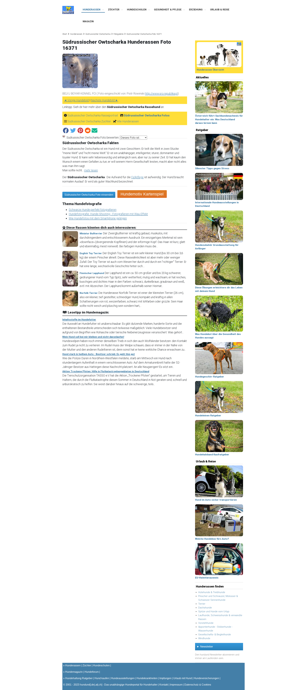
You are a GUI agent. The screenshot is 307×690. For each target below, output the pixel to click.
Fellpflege (137, 177)
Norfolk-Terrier (89, 293)
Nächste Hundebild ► (104, 100)
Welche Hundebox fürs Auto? (212, 538)
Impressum (176, 684)
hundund (85, 684)
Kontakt (163, 684)
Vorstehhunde (205, 623)
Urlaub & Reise (219, 9)
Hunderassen (92, 9)
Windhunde (204, 638)
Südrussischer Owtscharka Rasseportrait (92, 115)
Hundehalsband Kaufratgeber (212, 454)
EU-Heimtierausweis (206, 577)
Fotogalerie (118, 34)
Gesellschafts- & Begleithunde (214, 634)
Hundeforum (92, 671)
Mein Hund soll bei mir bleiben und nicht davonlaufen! (93, 336)
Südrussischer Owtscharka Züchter (89, 121)
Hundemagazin (74, 671)
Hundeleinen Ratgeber (208, 415)
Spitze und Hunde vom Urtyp (213, 611)
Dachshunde (205, 607)
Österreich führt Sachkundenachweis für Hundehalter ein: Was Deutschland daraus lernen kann (219, 119)
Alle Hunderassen (128, 121)
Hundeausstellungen (123, 678)
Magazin (88, 21)
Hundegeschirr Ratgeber (209, 376)
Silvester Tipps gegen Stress (212, 168)
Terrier (201, 603)
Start (64, 34)
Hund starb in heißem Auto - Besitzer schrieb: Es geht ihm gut (98, 354)
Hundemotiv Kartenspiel (142, 194)
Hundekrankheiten (147, 678)
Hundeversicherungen (206, 678)
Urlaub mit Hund (182, 678)
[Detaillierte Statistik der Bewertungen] (63, 137)
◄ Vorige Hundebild (76, 100)
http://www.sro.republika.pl (161, 93)
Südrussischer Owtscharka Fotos (146, 115)
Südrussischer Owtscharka (97, 34)
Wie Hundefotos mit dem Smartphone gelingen (98, 218)
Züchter (114, 9)
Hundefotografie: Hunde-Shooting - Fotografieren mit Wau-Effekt (108, 214)
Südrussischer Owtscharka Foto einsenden (88, 194)
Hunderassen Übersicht (210, 69)
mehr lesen (91, 170)
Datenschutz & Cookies (197, 684)
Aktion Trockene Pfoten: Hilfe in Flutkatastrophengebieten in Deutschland (105, 371)
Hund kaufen (101, 678)
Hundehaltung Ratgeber (79, 678)
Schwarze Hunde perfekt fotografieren (92, 209)
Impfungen (165, 678)
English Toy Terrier (91, 253)
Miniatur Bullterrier (91, 233)
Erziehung (196, 9)
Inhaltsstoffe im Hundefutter (79, 319)
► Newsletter (205, 646)
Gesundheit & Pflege (168, 9)
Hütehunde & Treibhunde (211, 592)
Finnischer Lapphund (92, 273)
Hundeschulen (137, 9)
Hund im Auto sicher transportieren (216, 499)
